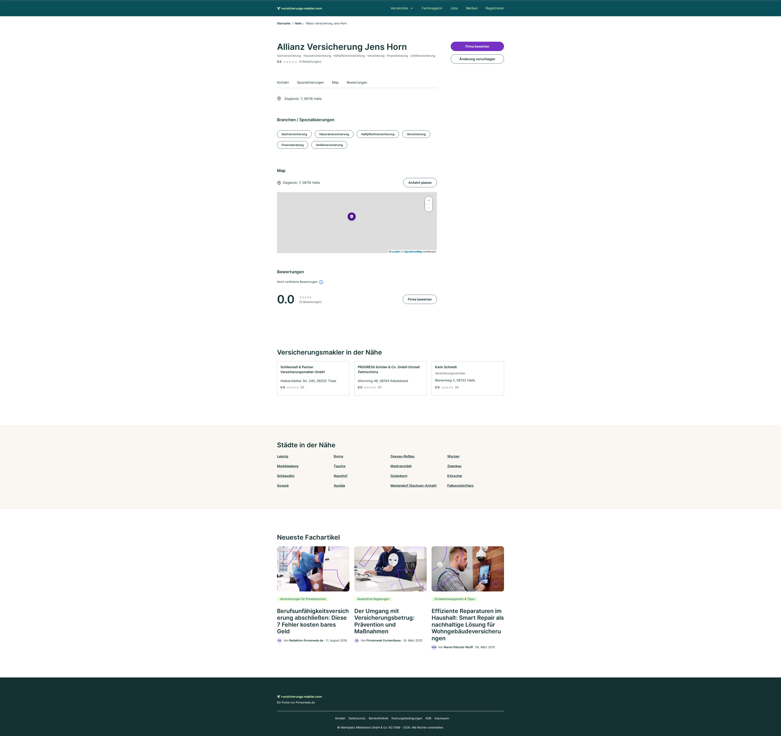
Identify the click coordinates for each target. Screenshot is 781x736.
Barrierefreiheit (378, 718)
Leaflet (395, 251)
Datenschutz (357, 718)
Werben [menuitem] (472, 8)
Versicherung (416, 134)
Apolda (339, 485)
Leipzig (282, 456)
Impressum (441, 718)
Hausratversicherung (334, 134)
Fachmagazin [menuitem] (432, 8)
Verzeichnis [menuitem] (399, 8)
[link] (313, 378)
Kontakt (340, 718)
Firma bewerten (420, 299)
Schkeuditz (286, 476)
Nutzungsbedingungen (407, 718)
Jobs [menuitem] (454, 8)
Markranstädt (401, 466)
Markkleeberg (287, 466)
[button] (351, 217)
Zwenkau (454, 466)
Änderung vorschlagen (477, 59)
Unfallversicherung (329, 145)
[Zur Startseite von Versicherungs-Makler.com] (299, 8)
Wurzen (453, 456)
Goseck (283, 485)
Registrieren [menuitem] (495, 8)
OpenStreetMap (413, 251)
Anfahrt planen (420, 183)
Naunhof (340, 476)
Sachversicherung (294, 134)
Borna (338, 456)
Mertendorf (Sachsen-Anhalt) (413, 485)
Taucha (339, 466)
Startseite (283, 23)
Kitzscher (454, 476)
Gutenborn (398, 476)
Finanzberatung (292, 145)
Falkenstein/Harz (460, 485)
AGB (428, 718)
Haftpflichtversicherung (378, 134)
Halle (298, 23)
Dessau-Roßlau (402, 456)
